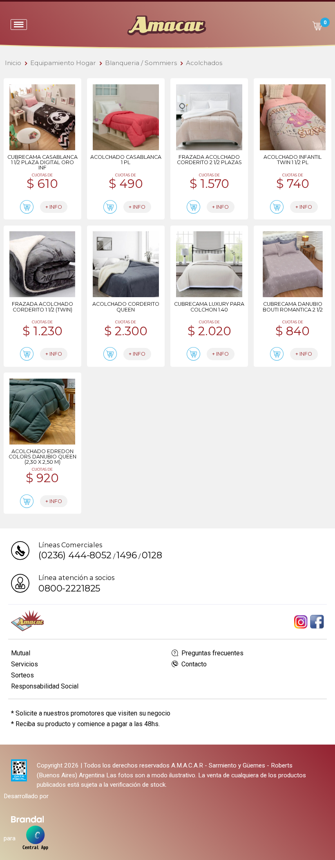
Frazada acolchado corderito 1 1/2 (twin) (42, 306)
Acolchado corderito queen (125, 306)
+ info (53, 207)
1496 (126, 555)
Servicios (24, 664)
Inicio (13, 63)
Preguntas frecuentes (211, 653)
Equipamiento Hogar (63, 63)
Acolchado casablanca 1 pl (125, 159)
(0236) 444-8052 (75, 555)
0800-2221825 (69, 588)
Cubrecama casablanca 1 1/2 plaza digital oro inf (42, 162)
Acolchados (204, 63)
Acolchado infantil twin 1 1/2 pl (293, 159)
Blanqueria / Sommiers (141, 63)
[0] (317, 25)
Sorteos (22, 675)
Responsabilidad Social (44, 686)
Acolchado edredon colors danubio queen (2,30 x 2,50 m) (42, 456)
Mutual (20, 653)
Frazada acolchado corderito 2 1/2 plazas (209, 159)
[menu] (19, 24)
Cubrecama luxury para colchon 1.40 (209, 306)
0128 (152, 555)
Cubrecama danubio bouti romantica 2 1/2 (293, 306)
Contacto (193, 664)
